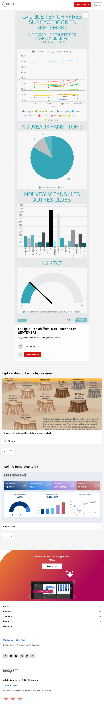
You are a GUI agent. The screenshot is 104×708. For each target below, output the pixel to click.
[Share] (20, 354)
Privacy (15, 685)
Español (28, 645)
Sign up (97, 5)
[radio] (42, 51)
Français (35, 645)
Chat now (20, 640)
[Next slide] (11, 450)
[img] (25, 241)
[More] (85, 15)
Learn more (52, 566)
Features (7, 611)
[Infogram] (9, 5)
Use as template (82, 5)
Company (7, 626)
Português (20, 645)
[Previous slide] (4, 450)
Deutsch (13, 645)
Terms (6, 685)
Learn (6, 621)
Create (6, 606)
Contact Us (8, 640)
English (6, 645)
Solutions (7, 616)
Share (23, 320)
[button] (28, 111)
